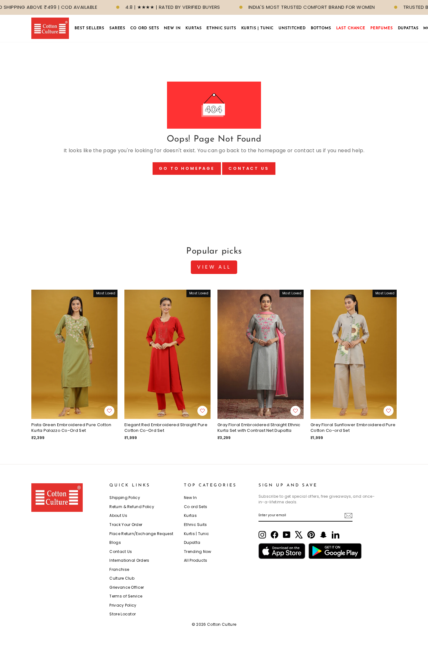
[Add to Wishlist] (109, 411)
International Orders (129, 560)
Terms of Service (125, 596)
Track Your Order (125, 524)
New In (190, 497)
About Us (118, 515)
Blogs (115, 542)
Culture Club (121, 578)
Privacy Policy (122, 605)
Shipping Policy (124, 497)
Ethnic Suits (195, 524)
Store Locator (122, 614)
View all (214, 267)
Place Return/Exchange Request (141, 533)
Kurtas (190, 515)
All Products (195, 560)
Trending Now (197, 551)
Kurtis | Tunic (196, 533)
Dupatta (192, 542)
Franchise (119, 569)
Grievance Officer (126, 587)
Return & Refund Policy (131, 506)
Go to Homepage (187, 168)
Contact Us (248, 168)
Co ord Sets (195, 506)
